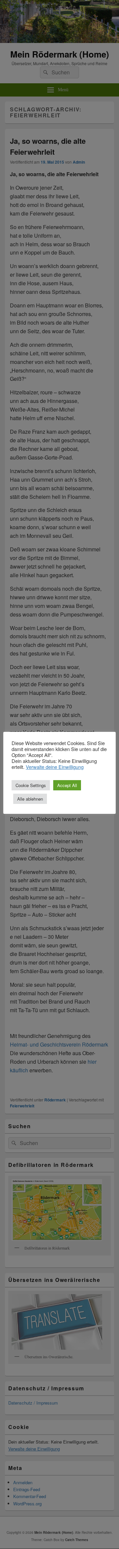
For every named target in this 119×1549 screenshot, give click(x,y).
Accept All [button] (67, 785)
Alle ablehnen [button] (30, 799)
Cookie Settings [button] (31, 785)
